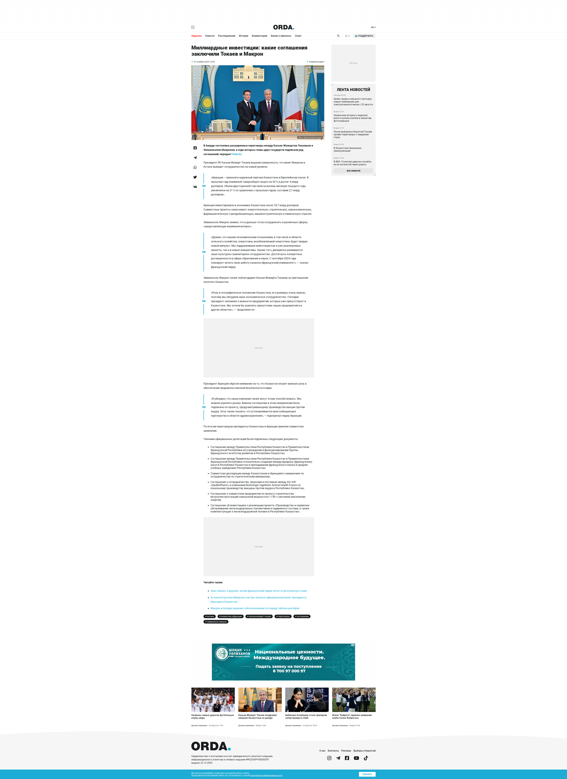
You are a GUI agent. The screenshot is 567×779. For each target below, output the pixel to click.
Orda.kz (236, 154)
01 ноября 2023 (201, 62)
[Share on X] (195, 177)
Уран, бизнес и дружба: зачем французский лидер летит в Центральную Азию (259, 590)
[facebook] (347, 759)
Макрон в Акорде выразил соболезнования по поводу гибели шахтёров (255, 608)
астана (210, 616)
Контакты (333, 750)
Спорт (298, 35)
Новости (210, 35)
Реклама (346, 750)
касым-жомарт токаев (260, 616)
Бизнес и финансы (281, 35)
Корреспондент (316, 62)
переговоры (284, 616)
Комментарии (259, 35)
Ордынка (196, 35)
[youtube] (356, 759)
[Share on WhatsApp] (195, 167)
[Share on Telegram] (195, 157)
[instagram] (329, 759)
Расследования (226, 35)
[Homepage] (283, 27)
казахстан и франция (231, 616)
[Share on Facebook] (195, 148)
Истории (243, 35)
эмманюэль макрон (217, 622)
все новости (353, 170)
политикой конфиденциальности (266, 775)
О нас (322, 750)
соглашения (303, 616)
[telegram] (338, 759)
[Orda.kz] (211, 753)
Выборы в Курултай (364, 750)
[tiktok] (366, 759)
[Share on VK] (195, 187)
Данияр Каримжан (199, 726)
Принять (367, 774)
